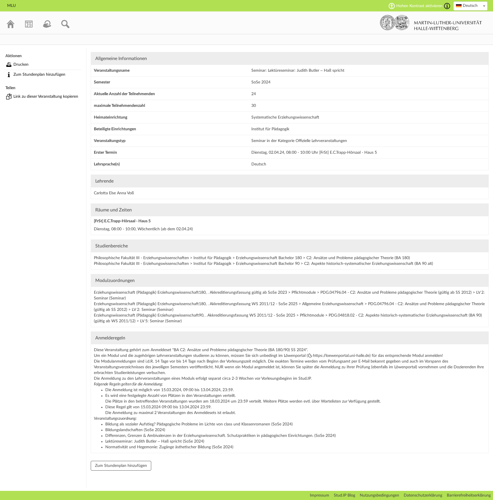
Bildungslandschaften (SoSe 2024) (135, 430)
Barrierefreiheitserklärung (469, 495)
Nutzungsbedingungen (379, 495)
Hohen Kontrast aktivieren (419, 6)
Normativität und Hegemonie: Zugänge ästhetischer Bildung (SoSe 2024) (169, 447)
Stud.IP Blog (344, 495)
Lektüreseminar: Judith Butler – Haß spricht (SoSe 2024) (154, 441)
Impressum (319, 495)
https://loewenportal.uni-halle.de (341, 356)
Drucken (21, 65)
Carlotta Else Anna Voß (114, 193)
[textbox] (470, 6)
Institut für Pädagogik (270, 129)
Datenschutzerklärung (423, 495)
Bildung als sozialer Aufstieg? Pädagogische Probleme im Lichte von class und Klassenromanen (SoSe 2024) (199, 424)
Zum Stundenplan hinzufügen (39, 75)
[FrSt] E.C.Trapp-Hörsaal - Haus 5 (122, 221)
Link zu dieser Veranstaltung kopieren (45, 97)
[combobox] (470, 6)
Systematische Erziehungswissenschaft (285, 117)
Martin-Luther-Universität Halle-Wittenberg (430, 22)
